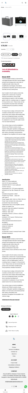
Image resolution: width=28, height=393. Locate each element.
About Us (14, 354)
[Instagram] (14, 386)
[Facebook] (12, 386)
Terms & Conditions (14, 349)
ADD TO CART (5, 54)
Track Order (14, 363)
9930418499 (14, 379)
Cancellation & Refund (14, 365)
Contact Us (14, 351)
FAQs (14, 356)
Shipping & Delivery (14, 367)
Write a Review (6, 309)
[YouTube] (16, 386)
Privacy (14, 347)
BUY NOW (14, 54)
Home (2, 7)
